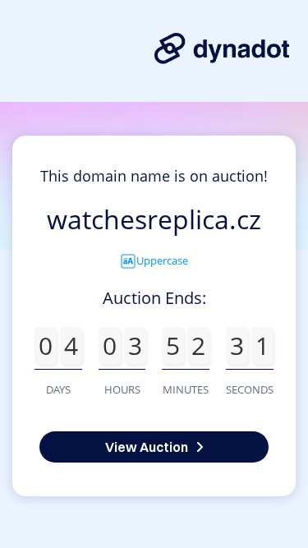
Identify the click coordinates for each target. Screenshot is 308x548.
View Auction (146, 447)
